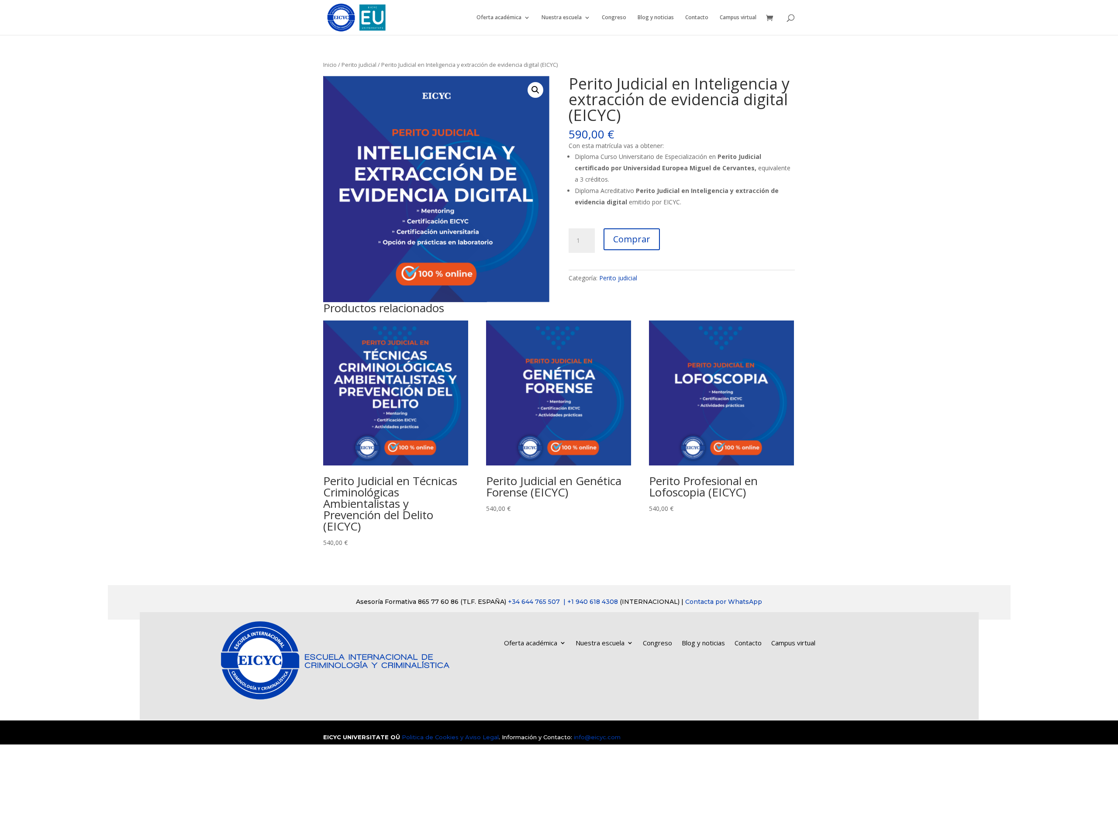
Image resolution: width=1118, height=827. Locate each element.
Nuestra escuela (562, 17)
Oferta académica (498, 17)
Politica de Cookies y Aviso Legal (450, 737)
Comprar (631, 239)
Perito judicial (359, 65)
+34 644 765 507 (564, 602)
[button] (535, 90)
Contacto (696, 17)
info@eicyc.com (597, 737)
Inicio (330, 65)
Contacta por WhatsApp (723, 602)
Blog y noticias (656, 17)
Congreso (614, 17)
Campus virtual (738, 17)
